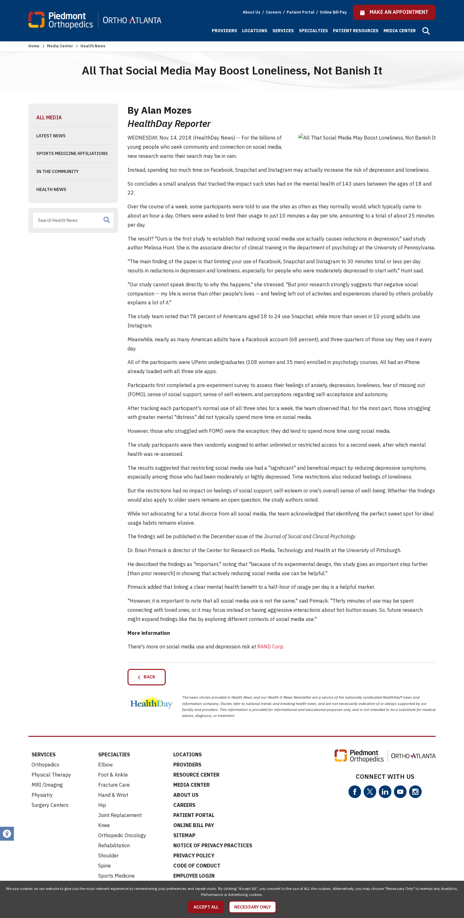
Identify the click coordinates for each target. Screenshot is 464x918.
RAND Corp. (270, 646)
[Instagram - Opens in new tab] (415, 791)
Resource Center (196, 775)
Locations (254, 30)
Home (33, 46)
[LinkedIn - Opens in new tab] (385, 791)
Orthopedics (45, 764)
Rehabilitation (114, 845)
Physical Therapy (51, 775)
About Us (251, 12)
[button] (426, 31)
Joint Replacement (120, 815)
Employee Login (194, 876)
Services (283, 30)
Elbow (105, 764)
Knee (104, 825)
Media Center (400, 30)
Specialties (313, 30)
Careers (274, 12)
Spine (104, 865)
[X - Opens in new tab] (370, 791)
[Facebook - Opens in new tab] (354, 791)
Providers (224, 30)
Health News (51, 189)
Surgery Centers (50, 805)
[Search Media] (107, 220)
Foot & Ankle (113, 775)
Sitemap (184, 835)
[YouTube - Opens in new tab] (400, 791)
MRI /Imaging (47, 785)
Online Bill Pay (333, 12)
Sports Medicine (116, 876)
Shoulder (108, 855)
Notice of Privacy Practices (212, 845)
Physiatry (42, 795)
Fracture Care (114, 785)
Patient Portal (301, 12)
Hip (102, 805)
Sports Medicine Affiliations (72, 153)
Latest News (51, 136)
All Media (49, 117)
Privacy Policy (193, 855)
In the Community (57, 171)
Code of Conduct (196, 865)
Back (148, 677)
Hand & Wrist (113, 795)
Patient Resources (355, 30)
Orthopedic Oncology (122, 835)
